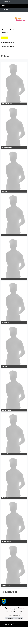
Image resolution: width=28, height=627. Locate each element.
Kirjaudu (5, 9)
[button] (14, 83)
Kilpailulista (5, 37)
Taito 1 (14, 5)
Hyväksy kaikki (9, 618)
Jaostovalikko (14, 2)
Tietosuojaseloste (6, 606)
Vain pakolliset (18, 618)
